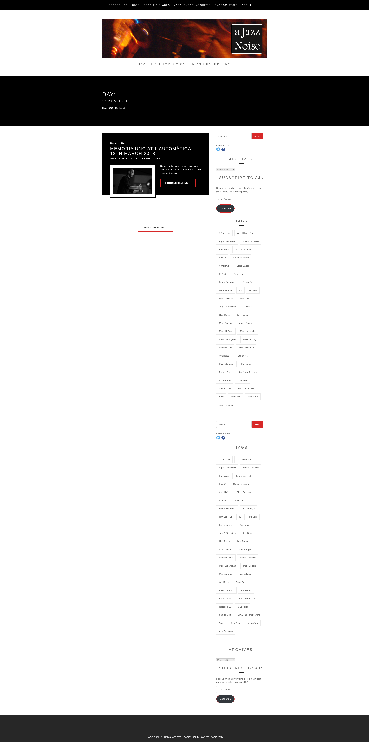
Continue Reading (176, 183)
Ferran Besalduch (227, 282)
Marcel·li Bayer (226, 331)
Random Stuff (226, 5)
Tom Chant (236, 396)
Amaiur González (251, 241)
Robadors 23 (225, 380)
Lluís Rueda (224, 315)
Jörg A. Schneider (227, 306)
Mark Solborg (249, 339)
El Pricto (223, 274)
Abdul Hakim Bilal (245, 233)
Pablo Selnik (242, 355)
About (247, 5)
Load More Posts (154, 227)
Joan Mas (244, 298)
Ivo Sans (253, 290)
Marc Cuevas (225, 323)
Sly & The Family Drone (249, 388)
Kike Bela (247, 306)
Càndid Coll (224, 266)
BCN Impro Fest (243, 249)
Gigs (135, 5)
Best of (222, 257)
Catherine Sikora (241, 257)
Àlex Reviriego (226, 405)
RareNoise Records (247, 372)
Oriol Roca (224, 355)
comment (156, 159)
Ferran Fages (249, 282)
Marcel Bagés (245, 323)
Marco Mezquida (248, 331)
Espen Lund (239, 274)
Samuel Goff (225, 388)
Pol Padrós (246, 364)
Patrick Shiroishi (226, 364)
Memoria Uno (225, 347)
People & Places (157, 5)
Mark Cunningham (228, 339)
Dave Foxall (144, 159)
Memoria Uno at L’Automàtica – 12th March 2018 (152, 151)
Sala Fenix (243, 380)
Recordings (118, 5)
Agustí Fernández (227, 241)
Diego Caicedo (244, 266)
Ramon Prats (225, 372)
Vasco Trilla (253, 396)
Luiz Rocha (242, 315)
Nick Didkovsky (246, 347)
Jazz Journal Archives (192, 5)
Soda (221, 396)
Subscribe (225, 208)
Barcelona (224, 249)
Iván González (226, 298)
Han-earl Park (225, 290)
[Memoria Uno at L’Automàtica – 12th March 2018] (133, 180)
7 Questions (224, 233)
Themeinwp (216, 737)
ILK (240, 290)
